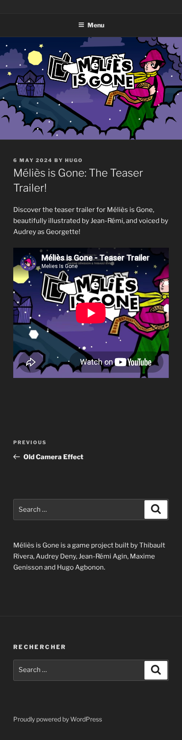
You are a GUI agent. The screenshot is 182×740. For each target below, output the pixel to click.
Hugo (74, 160)
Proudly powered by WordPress (57, 719)
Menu (95, 25)
